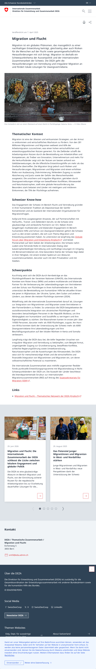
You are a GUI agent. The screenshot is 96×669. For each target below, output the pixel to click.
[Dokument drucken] (84, 22)
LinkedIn (58, 607)
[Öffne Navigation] (90, 11)
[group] (25, 459)
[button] (40, 509)
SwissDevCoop (15, 607)
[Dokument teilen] (90, 22)
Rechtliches (9, 655)
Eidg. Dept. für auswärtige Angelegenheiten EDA (18, 635)
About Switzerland (61, 633)
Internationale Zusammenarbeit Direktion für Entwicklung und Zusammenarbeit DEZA (36, 9)
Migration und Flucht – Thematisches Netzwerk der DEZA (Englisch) (47, 396)
